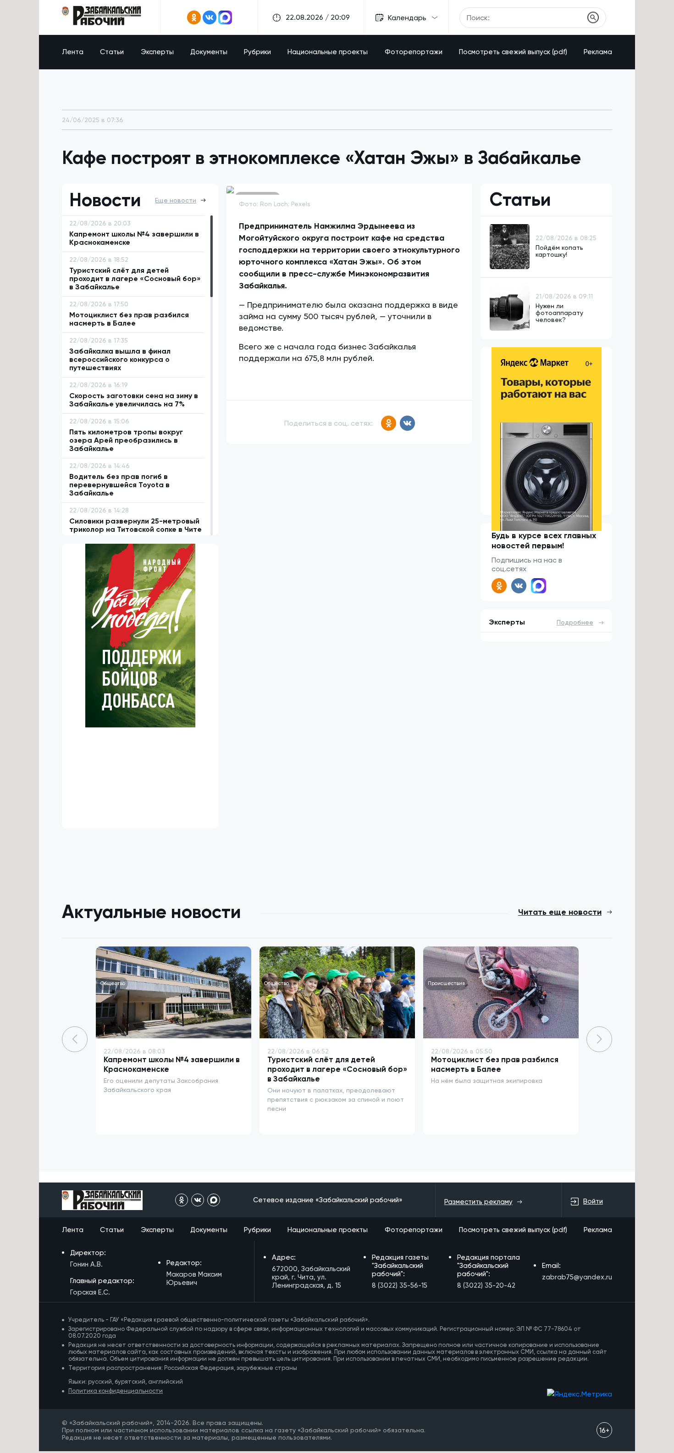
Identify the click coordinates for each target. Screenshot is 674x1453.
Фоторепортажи (413, 52)
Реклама (598, 52)
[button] (599, 1039)
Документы (208, 52)
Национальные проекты (327, 52)
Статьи (112, 52)
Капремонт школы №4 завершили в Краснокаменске (172, 1064)
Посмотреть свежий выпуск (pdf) (513, 52)
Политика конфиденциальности (115, 1390)
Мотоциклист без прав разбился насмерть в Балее (494, 1064)
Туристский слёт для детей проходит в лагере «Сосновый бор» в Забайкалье (337, 1069)
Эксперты (157, 52)
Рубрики (257, 52)
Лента (72, 52)
